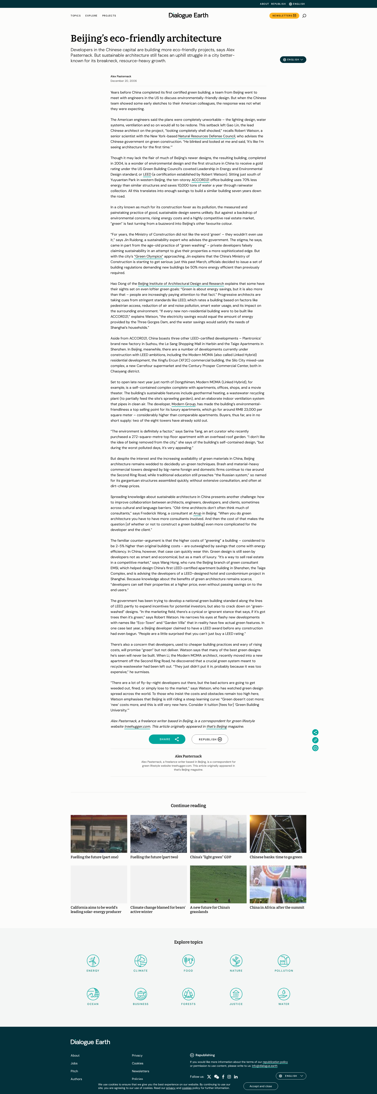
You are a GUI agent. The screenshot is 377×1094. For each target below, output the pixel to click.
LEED (147, 174)
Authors (76, 1079)
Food (188, 970)
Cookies (137, 1063)
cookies (187, 1088)
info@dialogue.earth (264, 1066)
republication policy (275, 1062)
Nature (236, 970)
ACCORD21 (200, 179)
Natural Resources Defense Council (206, 136)
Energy (93, 970)
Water (284, 1004)
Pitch (74, 1071)
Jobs (74, 1063)
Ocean (93, 1004)
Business (141, 1004)
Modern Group (184, 404)
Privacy (137, 1055)
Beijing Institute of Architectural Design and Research (181, 283)
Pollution (284, 970)
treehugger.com (137, 726)
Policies (137, 1079)
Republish (278, 4)
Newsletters (282, 15)
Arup (197, 513)
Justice (236, 1004)
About (264, 4)
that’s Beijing (216, 726)
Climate (141, 970)
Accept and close (261, 1086)
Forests (188, 1004)
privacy (171, 1088)
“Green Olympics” (148, 256)
